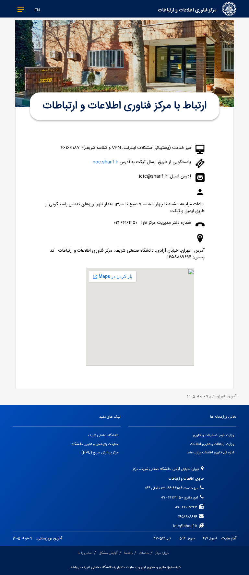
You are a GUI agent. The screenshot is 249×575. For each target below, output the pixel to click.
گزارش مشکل (108, 553)
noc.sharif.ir (105, 162)
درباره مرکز (162, 553)
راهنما (128, 553)
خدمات (144, 553)
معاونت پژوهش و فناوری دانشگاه (95, 444)
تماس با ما (84, 553)
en (37, 10)
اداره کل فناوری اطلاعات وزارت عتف (210, 453)
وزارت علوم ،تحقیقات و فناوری (213, 435)
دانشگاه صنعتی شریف (103, 435)
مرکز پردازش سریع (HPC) (100, 453)
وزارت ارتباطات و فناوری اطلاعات (212, 444)
